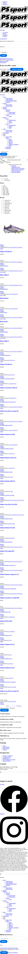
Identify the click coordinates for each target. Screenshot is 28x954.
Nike (7, 211)
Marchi (4, 33)
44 (18, 247)
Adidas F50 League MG (7, 551)
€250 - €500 (5, 192)
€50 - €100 (5, 188)
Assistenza (5, 35)
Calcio (1, 948)
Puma (7, 213)
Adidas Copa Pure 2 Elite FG (8, 387)
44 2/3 (20, 247)
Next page (18, 706)
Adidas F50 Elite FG (6, 251)
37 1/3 (8, 270)
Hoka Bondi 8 (4, 298)
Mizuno (8, 210)
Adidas (7, 200)
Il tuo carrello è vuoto (5, 69)
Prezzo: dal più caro (15, 171)
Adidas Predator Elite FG (7, 481)
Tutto (4, 185)
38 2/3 (13, 270)
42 (11, 247)
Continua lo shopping (17, 69)
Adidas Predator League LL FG (9, 574)
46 (16, 294)
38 (11, 270)
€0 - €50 (5, 187)
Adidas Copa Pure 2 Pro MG (8, 504)
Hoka (7, 207)
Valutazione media (15, 167)
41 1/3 (8, 247)
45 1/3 (20, 337)
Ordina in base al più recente (17, 168)
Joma (7, 209)
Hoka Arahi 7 (4, 321)
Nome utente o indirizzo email (7, 41)
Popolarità (13, 165)
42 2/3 (13, 247)
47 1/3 (13, 453)
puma (11, 948)
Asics (7, 201)
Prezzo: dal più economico (17, 169)
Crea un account (9, 60)
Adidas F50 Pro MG (6, 621)
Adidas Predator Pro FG (7, 644)
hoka (16, 948)
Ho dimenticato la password (6, 58)
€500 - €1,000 (6, 193)
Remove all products (13, 952)
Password (2, 46)
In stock (6, 178)
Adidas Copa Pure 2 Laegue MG (9, 597)
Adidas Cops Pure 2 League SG (9, 411)
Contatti (4, 36)
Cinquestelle (8, 203)
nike (14, 948)
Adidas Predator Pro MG (7, 434)
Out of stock (7, 180)
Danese (7, 204)
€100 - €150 (5, 189)
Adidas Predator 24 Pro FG (8, 457)
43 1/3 (16, 247)
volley (8, 948)
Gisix (7, 206)
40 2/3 (17, 270)
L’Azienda (5, 32)
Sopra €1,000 (6, 194)
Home (1, 156)
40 (15, 270)
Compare (4, 952)
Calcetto (5, 948)
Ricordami (3, 52)
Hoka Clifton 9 (4, 275)
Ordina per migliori (15, 172)
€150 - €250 (5, 190)
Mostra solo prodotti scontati (8, 157)
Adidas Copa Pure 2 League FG (9, 691)
